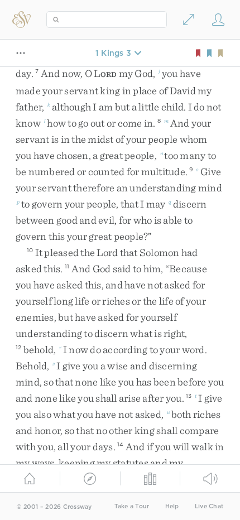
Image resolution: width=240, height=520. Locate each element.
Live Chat (209, 506)
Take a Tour (132, 506)
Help (172, 506)
